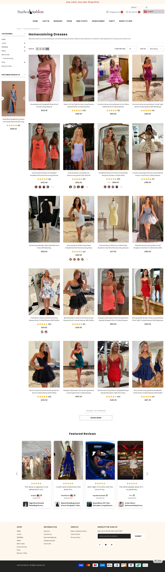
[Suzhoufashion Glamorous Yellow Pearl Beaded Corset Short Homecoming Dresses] (113, 219)
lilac (48, 187)
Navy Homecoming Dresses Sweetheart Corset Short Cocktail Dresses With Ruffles (148, 391)
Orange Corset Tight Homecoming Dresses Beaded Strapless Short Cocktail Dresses (113, 319)
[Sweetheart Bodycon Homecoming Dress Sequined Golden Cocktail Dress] (113, 146)
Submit (138, 536)
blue (113, 186)
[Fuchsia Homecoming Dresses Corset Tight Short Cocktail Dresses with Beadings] (147, 78)
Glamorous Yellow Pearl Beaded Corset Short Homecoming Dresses (113, 246)
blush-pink (13, 133)
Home (19, 29)
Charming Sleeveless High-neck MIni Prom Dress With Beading (44, 246)
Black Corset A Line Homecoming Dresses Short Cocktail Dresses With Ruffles (44, 391)
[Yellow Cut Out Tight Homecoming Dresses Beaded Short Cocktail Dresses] (78, 78)
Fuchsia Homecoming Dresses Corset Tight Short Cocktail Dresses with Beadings (147, 105)
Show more (95, 418)
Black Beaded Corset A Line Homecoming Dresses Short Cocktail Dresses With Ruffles (79, 319)
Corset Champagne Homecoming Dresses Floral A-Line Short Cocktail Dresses (148, 174)
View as (31, 49)
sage (78, 187)
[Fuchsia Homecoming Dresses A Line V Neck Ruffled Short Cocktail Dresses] (113, 78)
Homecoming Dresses (31, 29)
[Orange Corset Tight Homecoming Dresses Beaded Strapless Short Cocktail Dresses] (113, 291)
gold (105, 186)
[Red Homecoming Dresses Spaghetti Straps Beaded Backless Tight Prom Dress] (113, 364)
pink (46, 332)
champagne (82, 259)
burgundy (17, 133)
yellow (74, 187)
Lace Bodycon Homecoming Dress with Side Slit (78, 174)
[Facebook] (100, 545)
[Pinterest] (112, 545)
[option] (13, 108)
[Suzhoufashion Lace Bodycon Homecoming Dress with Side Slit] (78, 146)
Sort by (143, 49)
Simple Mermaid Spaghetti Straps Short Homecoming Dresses (44, 105)
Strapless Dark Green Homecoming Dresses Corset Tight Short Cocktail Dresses (78, 391)
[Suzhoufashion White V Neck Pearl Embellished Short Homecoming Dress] (78, 219)
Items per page (120, 49)
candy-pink (109, 186)
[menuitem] (13, 39)
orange (36, 187)
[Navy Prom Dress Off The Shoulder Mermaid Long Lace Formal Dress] (13, 98)
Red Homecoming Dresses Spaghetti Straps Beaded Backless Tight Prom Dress (113, 391)
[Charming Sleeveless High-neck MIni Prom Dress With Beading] (44, 219)
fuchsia (117, 186)
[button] (13, 43)
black (9, 133)
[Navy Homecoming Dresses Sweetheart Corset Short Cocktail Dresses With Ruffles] (147, 364)
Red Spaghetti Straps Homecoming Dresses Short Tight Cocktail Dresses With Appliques (147, 319)
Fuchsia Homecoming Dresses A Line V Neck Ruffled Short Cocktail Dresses (113, 105)
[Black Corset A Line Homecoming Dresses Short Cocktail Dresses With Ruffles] (44, 364)
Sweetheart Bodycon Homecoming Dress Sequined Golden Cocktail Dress (113, 174)
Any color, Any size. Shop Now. (82, 2)
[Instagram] (106, 545)
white (70, 259)
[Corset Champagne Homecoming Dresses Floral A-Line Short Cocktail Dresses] (147, 146)
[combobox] (137, 7)
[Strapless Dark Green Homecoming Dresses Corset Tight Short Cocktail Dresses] (78, 364)
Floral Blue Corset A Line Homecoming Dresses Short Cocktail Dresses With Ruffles (44, 319)
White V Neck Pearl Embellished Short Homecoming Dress (78, 246)
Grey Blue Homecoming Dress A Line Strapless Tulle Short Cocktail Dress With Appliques (148, 246)
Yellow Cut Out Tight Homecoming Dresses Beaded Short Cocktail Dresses (79, 105)
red (40, 187)
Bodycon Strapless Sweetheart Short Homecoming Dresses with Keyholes (44, 174)
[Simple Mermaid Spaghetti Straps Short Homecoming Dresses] (44, 78)
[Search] (139, 7)
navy (5, 133)
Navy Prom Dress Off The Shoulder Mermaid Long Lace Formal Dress (13, 120)
